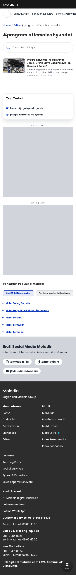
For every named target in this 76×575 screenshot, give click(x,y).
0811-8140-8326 (13, 536)
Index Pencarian (52, 446)
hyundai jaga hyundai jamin (26, 108)
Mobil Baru (48, 413)
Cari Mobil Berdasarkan (18, 293)
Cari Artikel (7, 14)
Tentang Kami (12, 462)
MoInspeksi (9, 433)
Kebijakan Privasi (13, 468)
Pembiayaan (11, 426)
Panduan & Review (42, 13)
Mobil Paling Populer (18, 303)
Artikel (17, 25)
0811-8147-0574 (13, 551)
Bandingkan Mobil (53, 419)
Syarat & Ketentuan (15, 475)
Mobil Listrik (49, 433)
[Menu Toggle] (67, 566)
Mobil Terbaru (14, 317)
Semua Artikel (21, 13)
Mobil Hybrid (50, 426)
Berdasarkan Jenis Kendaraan (55, 293)
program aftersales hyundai (27, 114)
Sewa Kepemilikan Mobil (18, 482)
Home (7, 25)
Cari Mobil (9, 419)
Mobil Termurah (15, 324)
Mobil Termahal (15, 332)
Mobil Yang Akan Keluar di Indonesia (27, 310)
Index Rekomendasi (54, 439)
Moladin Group (27, 397)
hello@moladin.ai (14, 504)
